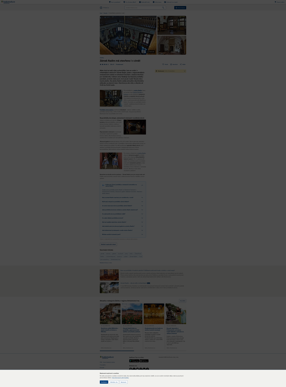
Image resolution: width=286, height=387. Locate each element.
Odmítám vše (114, 382)
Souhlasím (104, 382)
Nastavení (123, 382)
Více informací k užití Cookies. (120, 377)
